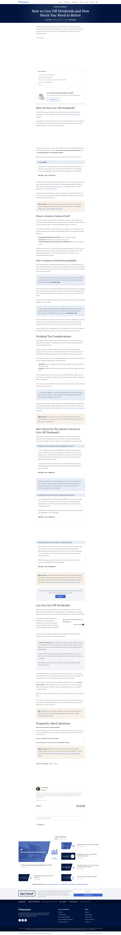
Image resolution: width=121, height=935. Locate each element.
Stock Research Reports (64, 917)
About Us (92, 2)
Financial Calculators (63, 922)
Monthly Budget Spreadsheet (65, 919)
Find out (60, 596)
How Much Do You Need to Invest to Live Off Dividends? (52, 79)
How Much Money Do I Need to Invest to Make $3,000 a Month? (88, 866)
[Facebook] (19, 921)
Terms (86, 933)
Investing (57, 6)
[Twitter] (22, 921)
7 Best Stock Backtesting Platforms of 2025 (36, 865)
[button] (99, 2)
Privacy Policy (99, 933)
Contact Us (88, 922)
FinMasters (28, 933)
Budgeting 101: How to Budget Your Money (50, 208)
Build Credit (75, 2)
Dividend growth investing (45, 715)
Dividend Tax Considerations (46, 77)
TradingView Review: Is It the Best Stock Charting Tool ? (87, 855)
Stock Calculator (62, 914)
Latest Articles (88, 917)
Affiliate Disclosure (89, 919)
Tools (86, 2)
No (57, 763)
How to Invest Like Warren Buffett (87, 876)
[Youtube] (25, 921)
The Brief (60, 912)
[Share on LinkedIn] (84, 806)
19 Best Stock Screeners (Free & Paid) (87, 844)
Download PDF (53, 99)
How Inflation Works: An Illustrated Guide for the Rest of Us (63, 582)
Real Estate (55, 884)
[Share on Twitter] (80, 806)
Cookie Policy (92, 933)
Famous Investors (82, 884)
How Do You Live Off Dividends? (46, 75)
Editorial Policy (88, 914)
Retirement (63, 6)
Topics (60, 2)
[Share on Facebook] (77, 806)
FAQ (40, 84)
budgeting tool (54, 186)
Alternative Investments (68, 884)
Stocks (48, 884)
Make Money (67, 2)
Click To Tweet (78, 624)
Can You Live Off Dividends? (46, 82)
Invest (81, 2)
